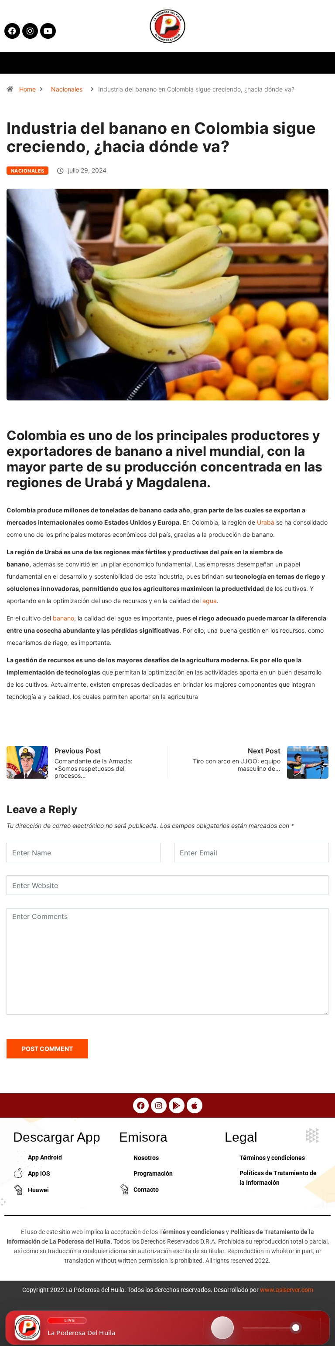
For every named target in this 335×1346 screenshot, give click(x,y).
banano (63, 618)
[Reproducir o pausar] (222, 1327)
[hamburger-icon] (270, 63)
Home (27, 89)
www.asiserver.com (286, 1289)
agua (209, 600)
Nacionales (66, 89)
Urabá (265, 522)
